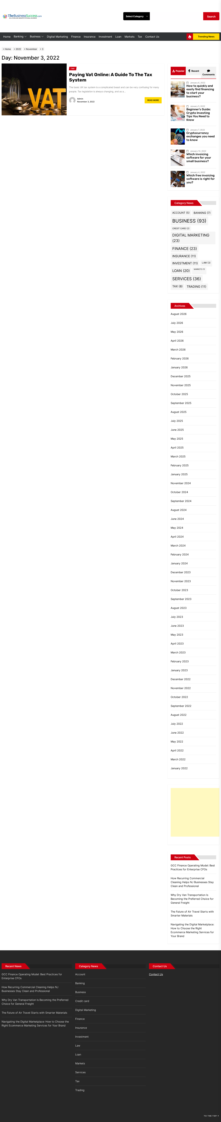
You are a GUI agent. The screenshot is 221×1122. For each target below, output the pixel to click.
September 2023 (181, 599)
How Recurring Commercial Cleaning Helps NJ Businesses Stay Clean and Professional (192, 882)
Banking (18, 36)
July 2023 (177, 616)
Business (35, 36)
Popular (179, 70)
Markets (129, 36)
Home (7, 36)
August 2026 (179, 314)
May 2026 (177, 331)
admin (80, 99)
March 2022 (178, 759)
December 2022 (181, 679)
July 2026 (177, 322)
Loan (118, 36)
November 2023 (181, 581)
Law (206, 262)
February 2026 (180, 358)
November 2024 (181, 483)
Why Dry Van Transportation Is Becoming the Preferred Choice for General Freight (192, 898)
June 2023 (177, 625)
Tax (140, 36)
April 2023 (177, 643)
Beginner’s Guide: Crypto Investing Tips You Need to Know (198, 115)
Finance (76, 36)
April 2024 (177, 536)
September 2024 (181, 501)
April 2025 (177, 447)
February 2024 (180, 554)
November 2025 (181, 385)
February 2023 (180, 661)
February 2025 (180, 465)
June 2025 (177, 429)
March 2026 (178, 349)
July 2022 (177, 723)
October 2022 (179, 697)
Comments (208, 74)
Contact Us (152, 36)
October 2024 (179, 492)
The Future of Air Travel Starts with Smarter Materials (192, 913)
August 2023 (179, 608)
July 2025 (177, 420)
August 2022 (179, 714)
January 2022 (179, 768)
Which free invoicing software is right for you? (200, 179)
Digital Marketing (57, 36)
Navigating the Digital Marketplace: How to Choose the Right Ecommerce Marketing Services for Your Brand (192, 930)
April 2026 (177, 340)
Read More (153, 100)
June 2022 (177, 732)
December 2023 (181, 572)
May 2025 (177, 438)
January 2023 (179, 670)
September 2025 (181, 403)
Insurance (89, 36)
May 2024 (177, 527)
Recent (195, 70)
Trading (196, 286)
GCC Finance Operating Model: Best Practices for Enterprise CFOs (193, 867)
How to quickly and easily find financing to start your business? (200, 91)
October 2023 (179, 590)
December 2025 (181, 376)
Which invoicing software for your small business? (198, 157)
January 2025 (179, 474)
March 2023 (178, 652)
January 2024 (179, 563)
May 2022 (177, 741)
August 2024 (179, 510)
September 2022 (181, 706)
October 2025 (179, 394)
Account (181, 212)
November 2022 (181, 688)
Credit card (180, 228)
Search (211, 16)
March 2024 (178, 545)
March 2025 (178, 456)
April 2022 (177, 750)
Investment (105, 36)
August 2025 (179, 412)
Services (186, 278)
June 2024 (177, 518)
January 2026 (179, 367)
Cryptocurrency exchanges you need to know (200, 136)
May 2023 (177, 634)
